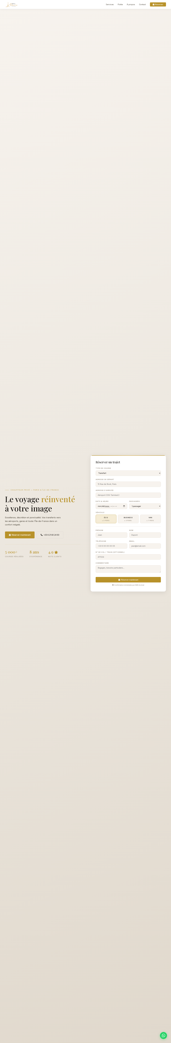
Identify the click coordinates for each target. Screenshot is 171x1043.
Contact (142, 4)
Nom (131, 530)
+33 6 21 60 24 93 (51, 535)
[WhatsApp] (163, 1035)
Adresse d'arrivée (105, 490)
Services (110, 4)
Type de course (103, 468)
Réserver (158, 4)
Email (132, 541)
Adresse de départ (105, 479)
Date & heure (102, 501)
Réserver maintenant (21, 535)
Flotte (120, 4)
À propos (131, 4)
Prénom (99, 530)
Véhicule (100, 512)
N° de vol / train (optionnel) (110, 552)
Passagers (134, 501)
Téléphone (101, 541)
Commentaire (102, 563)
